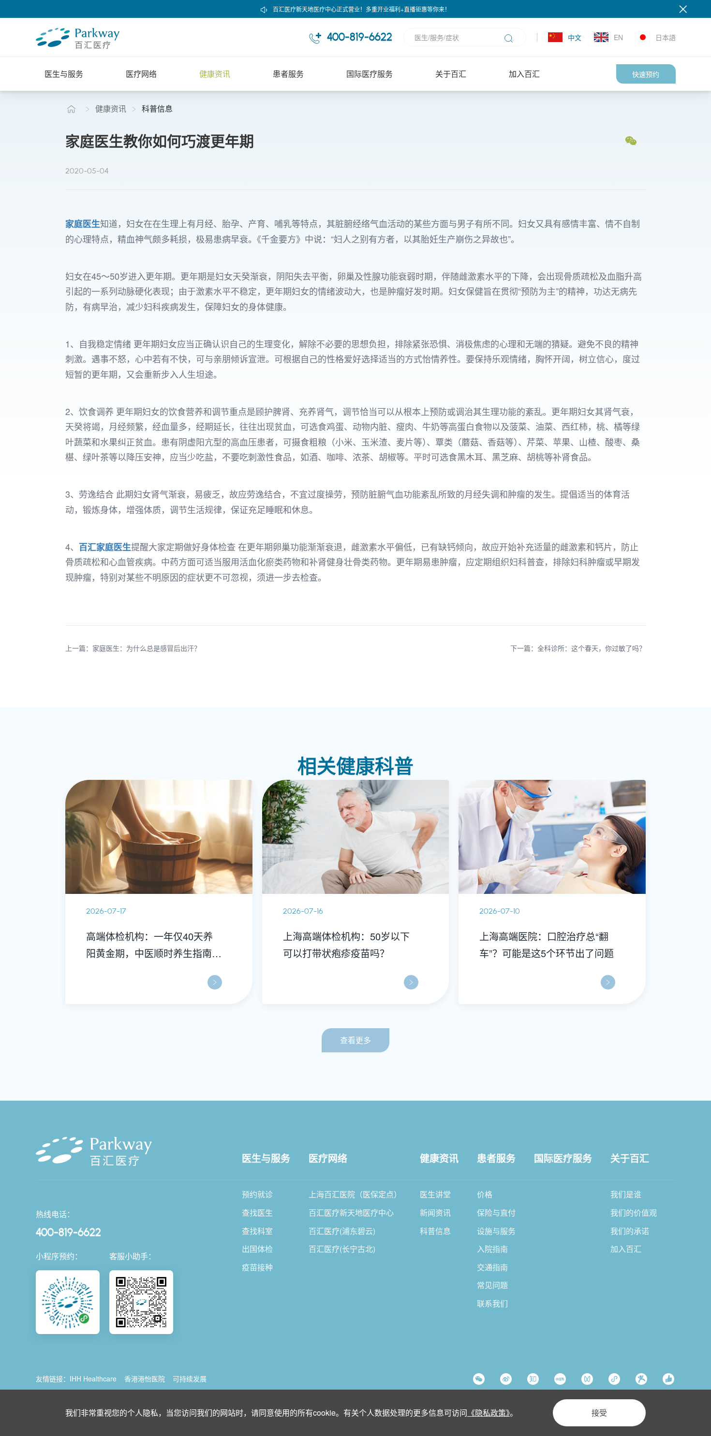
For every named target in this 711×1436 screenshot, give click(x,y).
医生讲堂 (435, 1194)
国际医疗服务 (369, 73)
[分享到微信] (631, 141)
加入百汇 (524, 73)
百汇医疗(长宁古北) (342, 1248)
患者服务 (288, 73)
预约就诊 (257, 1194)
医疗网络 (141, 73)
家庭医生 (82, 223)
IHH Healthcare (93, 1378)
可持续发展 (190, 1378)
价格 (484, 1194)
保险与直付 (496, 1212)
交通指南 (492, 1267)
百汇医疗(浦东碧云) (342, 1230)
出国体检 (257, 1248)
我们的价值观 (633, 1212)
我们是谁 (625, 1194)
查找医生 (257, 1212)
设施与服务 (496, 1230)
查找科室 (257, 1230)
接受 (599, 1412)
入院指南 (492, 1248)
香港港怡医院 (144, 1378)
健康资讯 (214, 73)
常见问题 (492, 1285)
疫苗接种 (257, 1267)
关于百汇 (450, 73)
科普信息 (157, 108)
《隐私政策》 (488, 1412)
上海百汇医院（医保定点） (355, 1194)
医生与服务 (63, 73)
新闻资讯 (435, 1212)
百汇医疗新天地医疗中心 (351, 1212)
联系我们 (492, 1303)
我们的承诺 (629, 1230)
